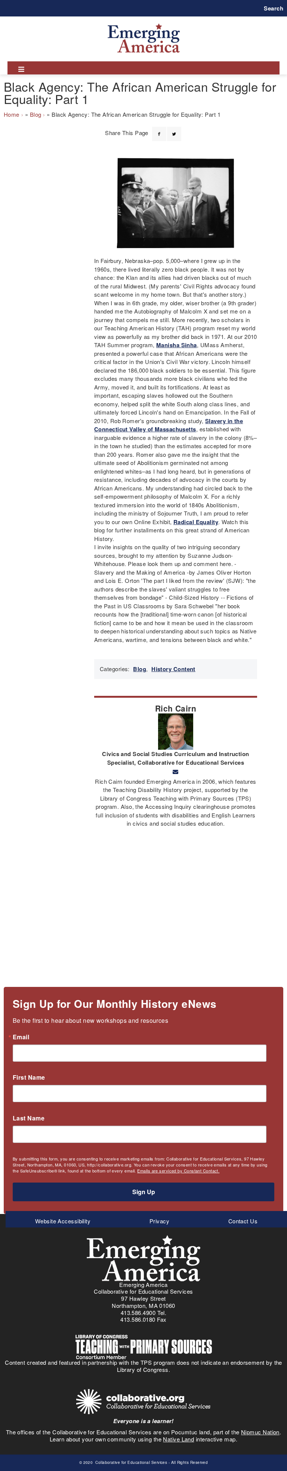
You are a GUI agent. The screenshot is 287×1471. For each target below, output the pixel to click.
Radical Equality (195, 522)
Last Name (28, 1118)
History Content (173, 669)
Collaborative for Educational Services (130, 1462)
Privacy (159, 1221)
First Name (29, 1077)
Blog (35, 114)
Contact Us (243, 1221)
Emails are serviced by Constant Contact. (178, 1171)
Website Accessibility (62, 1221)
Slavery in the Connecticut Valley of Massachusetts (168, 425)
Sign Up (143, 1191)
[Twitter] (174, 129)
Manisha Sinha (176, 345)
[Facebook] (159, 129)
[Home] (143, 23)
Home (11, 114)
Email (21, 1037)
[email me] (175, 772)
